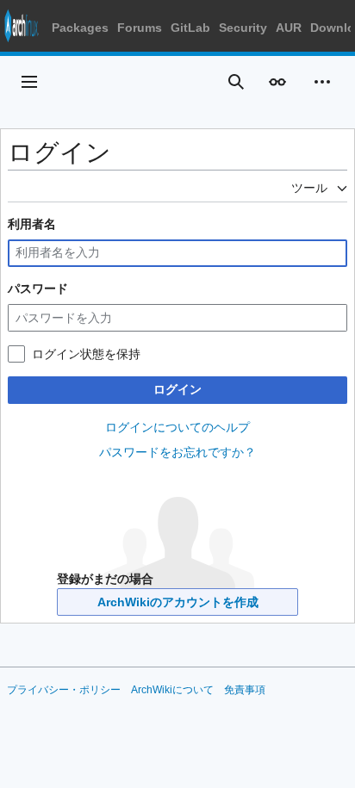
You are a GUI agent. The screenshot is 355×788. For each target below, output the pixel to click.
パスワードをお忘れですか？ (177, 452)
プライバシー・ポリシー (64, 690)
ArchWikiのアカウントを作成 (177, 602)
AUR (289, 27)
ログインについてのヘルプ (177, 427)
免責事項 (244, 690)
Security (243, 27)
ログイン (177, 389)
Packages (80, 27)
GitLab (190, 27)
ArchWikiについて (172, 690)
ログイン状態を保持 (86, 354)
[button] (29, 82)
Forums (139, 27)
